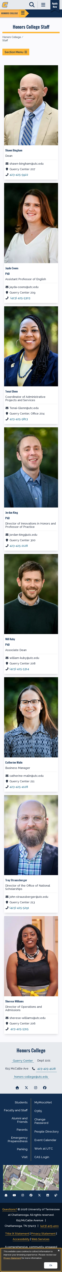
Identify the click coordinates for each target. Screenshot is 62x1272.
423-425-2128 (19, 545)
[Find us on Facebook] (45, 1087)
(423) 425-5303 (20, 298)
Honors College (11, 37)
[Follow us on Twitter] (39, 1194)
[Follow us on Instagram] (23, 1194)
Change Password (41, 1121)
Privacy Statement (43, 1233)
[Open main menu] (43, 4)
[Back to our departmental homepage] (17, 1087)
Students (21, 1102)
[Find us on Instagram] (35, 1087)
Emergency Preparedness (18, 1139)
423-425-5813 (19, 419)
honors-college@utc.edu (31, 1076)
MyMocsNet (43, 1102)
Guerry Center (23, 1060)
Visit (25, 1157)
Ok (50, 1265)
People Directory (46, 1131)
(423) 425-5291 (19, 907)
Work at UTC (43, 1148)
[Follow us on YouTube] (14, 1194)
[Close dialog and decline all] (58, 1250)
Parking (22, 1149)
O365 (38, 1111)
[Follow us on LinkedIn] (47, 1194)
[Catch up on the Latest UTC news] (56, 1194)
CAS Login (41, 1157)
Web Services (40, 1239)
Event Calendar (45, 1140)
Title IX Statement (17, 1233)
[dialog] (31, 1259)
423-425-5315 (19, 1029)
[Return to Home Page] (6, 1194)
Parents (22, 1129)
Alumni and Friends (20, 1119)
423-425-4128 (19, 786)
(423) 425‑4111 (49, 1225)
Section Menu (14, 52)
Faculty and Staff (16, 1110)
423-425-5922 (19, 174)
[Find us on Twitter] (26, 1087)
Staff (5, 40)
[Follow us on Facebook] (31, 1194)
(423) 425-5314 (19, 669)
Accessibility (21, 1239)
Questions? (9, 1209)
